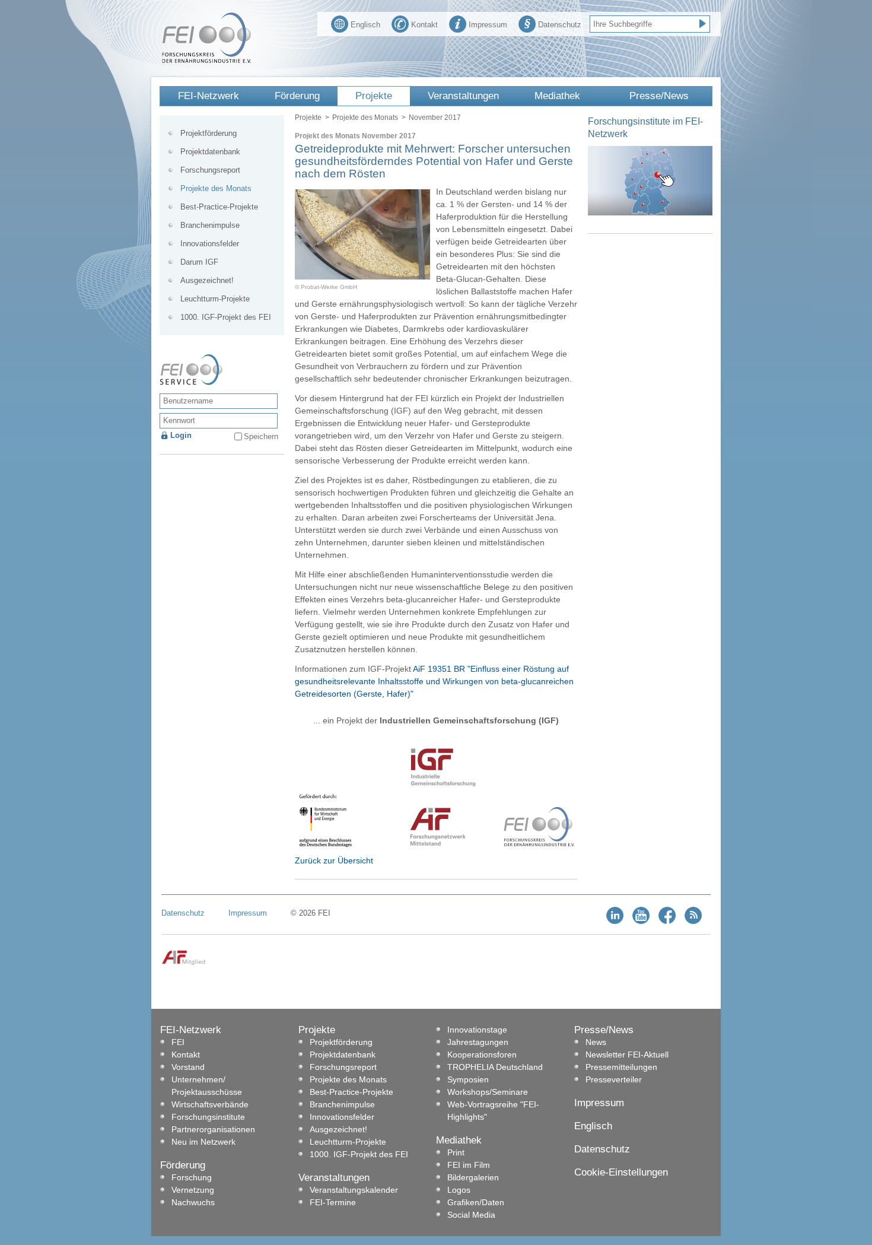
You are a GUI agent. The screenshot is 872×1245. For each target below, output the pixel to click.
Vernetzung (192, 1190)
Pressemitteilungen (621, 1067)
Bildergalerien (473, 1177)
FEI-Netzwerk (208, 95)
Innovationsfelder (209, 243)
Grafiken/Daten (475, 1202)
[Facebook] (667, 921)
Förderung (297, 95)
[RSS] (693, 921)
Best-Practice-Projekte (219, 206)
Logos (458, 1190)
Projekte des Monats (365, 117)
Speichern (261, 436)
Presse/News (659, 95)
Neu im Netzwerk (203, 1141)
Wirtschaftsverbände (210, 1104)
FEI (177, 1042)
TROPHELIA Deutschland (495, 1067)
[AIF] (183, 962)
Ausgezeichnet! (207, 280)
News (595, 1042)
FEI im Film (468, 1165)
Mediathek (557, 95)
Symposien (468, 1079)
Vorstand (188, 1067)
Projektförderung (208, 133)
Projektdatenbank (210, 151)
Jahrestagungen (477, 1042)
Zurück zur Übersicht (334, 860)
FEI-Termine (333, 1202)
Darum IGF (199, 262)
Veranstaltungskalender (354, 1190)
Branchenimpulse (210, 225)
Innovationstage (477, 1029)
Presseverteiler (613, 1079)
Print (455, 1152)
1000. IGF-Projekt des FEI (225, 317)
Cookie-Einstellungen (621, 1172)
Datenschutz (559, 24)
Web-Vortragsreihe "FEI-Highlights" (493, 1111)
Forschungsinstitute (208, 1117)
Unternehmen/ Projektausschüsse (206, 1086)
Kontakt (424, 24)
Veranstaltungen (463, 95)
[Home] (206, 60)
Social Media (471, 1214)
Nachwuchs (193, 1202)
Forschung (191, 1177)
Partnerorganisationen (213, 1129)
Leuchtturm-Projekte (215, 298)
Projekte (373, 95)
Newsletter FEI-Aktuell (627, 1054)
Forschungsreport (210, 170)
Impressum (488, 24)
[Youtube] (641, 921)
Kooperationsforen (482, 1054)
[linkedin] (614, 921)
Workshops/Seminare (487, 1092)
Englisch (365, 24)
